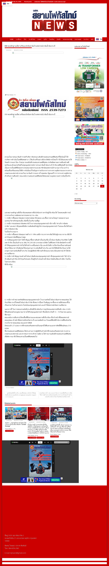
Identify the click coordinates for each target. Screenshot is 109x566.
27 (93, 186)
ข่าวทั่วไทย (32, 39)
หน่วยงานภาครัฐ (67, 39)
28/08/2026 (9, 420)
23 (76, 186)
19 (89, 183)
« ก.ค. (76, 194)
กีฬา (25, 39)
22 (102, 183)
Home (11, 39)
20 (93, 183)
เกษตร (39, 39)
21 (98, 183)
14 (98, 181)
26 (89, 186)
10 (81, 181)
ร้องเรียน (51, 39)
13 (93, 181)
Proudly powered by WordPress (43, 563)
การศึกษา (18, 39)
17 (81, 183)
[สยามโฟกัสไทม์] (6, 39)
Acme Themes (71, 563)
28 (98, 186)
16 (76, 183)
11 (85, 181)
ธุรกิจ (45, 39)
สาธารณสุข (78, 39)
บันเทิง (58, 39)
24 (81, 186)
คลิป (92, 39)
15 (102, 181)
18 (85, 183)
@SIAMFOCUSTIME (18, 50)
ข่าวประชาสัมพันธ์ (10, 387)
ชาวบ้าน (86, 39)
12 (89, 181)
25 (85, 186)
